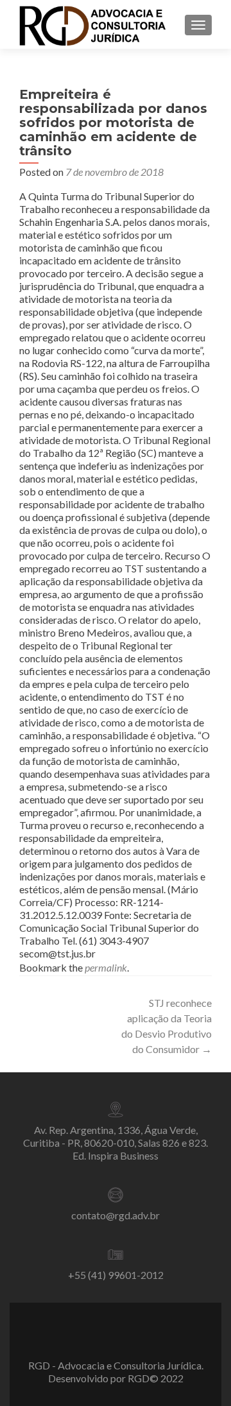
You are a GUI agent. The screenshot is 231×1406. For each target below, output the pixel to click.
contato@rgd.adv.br (115, 1215)
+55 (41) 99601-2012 (116, 1275)
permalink (106, 967)
